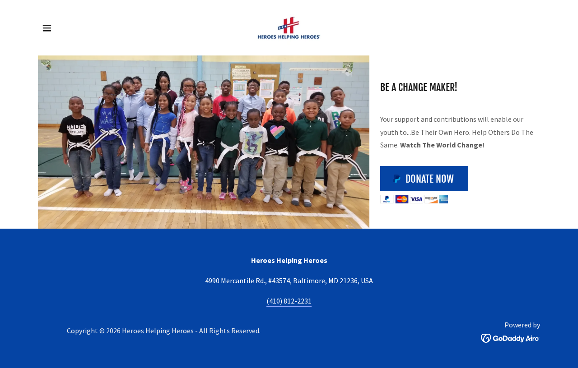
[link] (289, 26)
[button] (47, 28)
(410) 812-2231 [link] (289, 300)
